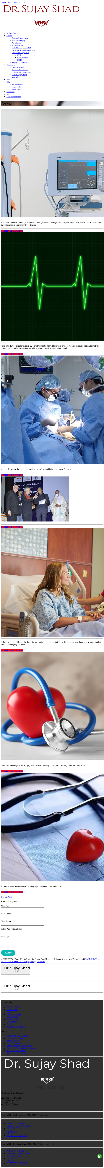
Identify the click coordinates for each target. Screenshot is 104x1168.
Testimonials (10, 92)
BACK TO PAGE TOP (16, 1135)
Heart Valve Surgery (18, 40)
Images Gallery (17, 87)
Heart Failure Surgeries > (20, 53)
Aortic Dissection (17, 45)
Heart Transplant (22, 58)
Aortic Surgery (17, 43)
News (8, 80)
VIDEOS (10, 1133)
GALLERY (11, 1130)
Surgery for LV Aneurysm (20, 62)
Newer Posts (6, 897)
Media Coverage (17, 84)
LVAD (19, 55)
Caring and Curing (18, 67)
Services (9, 36)
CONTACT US (13, 1128)
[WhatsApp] (99, 1156)
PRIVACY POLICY (15, 1123)
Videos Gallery (17, 89)
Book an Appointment (13, 97)
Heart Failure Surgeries (16, 1050)
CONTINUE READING (12, 231)
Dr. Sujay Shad (11, 33)
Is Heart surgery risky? (19, 75)
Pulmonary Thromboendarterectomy (23, 50)
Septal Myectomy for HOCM (21, 48)
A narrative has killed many (20, 70)
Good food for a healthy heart (21, 72)
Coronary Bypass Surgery (20, 38)
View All (15, 77)
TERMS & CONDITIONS (18, 1126)
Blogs (8, 94)
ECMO (19, 60)
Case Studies (10, 65)
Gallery (8, 82)
